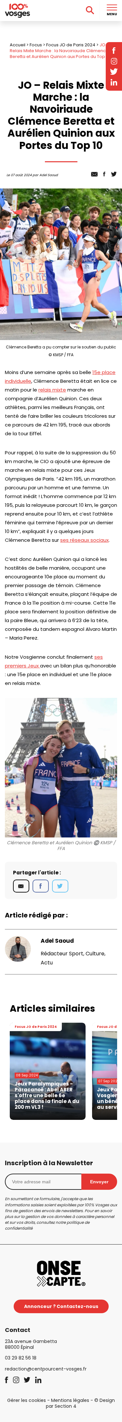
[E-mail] (21, 886)
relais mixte (52, 389)
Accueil (17, 45)
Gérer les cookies (26, 1400)
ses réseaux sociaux (84, 540)
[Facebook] (41, 886)
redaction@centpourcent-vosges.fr (46, 1369)
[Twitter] (60, 886)
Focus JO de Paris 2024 (70, 45)
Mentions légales (70, 1400)
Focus (36, 45)
